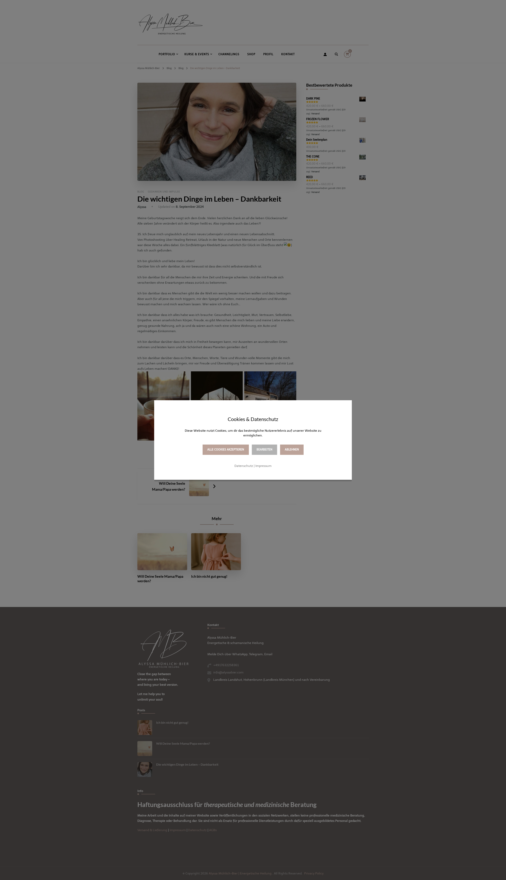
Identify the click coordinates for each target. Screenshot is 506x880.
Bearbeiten (264, 449)
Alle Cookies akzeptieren (225, 449)
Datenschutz (243, 466)
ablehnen (292, 449)
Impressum (263, 466)
